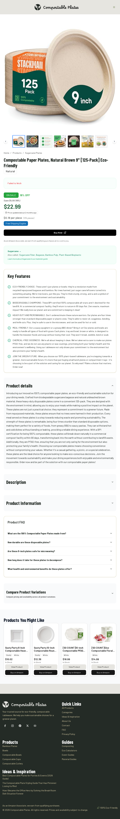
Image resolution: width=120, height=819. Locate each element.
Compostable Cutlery (12, 763)
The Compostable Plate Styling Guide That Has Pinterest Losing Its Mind (29, 784)
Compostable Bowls (12, 754)
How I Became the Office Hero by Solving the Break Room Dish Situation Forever (29, 792)
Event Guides (68, 754)
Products (17, 153)
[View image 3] (46, 141)
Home (6, 153)
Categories (67, 712)
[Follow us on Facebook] (5, 725)
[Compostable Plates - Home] (56, 7)
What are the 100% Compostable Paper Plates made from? (37, 533)
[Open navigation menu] (114, 7)
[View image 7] (101, 141)
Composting (68, 746)
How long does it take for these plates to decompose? (35, 559)
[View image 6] (87, 141)
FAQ (64, 729)
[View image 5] (74, 141)
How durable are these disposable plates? (29, 542)
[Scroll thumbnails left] (6, 141)
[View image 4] (60, 141)
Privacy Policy (68, 734)
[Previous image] (7, 76)
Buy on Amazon (16, 672)
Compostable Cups (11, 759)
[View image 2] (32, 141)
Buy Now (58, 232)
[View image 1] (18, 141)
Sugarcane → (14, 251)
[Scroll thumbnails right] (114, 141)
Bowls (5, 750)
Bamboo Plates (9, 746)
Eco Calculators (69, 750)
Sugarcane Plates (33, 153)
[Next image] (113, 76)
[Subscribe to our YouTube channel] (35, 725)
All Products (68, 708)
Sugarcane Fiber (27, 255)
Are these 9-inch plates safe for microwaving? (31, 551)
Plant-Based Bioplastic (70, 255)
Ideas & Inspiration (71, 716)
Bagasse (40, 255)
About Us (66, 721)
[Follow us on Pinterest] (20, 725)
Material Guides (69, 759)
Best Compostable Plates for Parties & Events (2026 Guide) (27, 777)
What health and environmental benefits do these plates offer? (40, 568)
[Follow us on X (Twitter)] (27, 725)
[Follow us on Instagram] (12, 725)
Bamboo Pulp (51, 255)
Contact (66, 725)
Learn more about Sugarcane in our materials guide (28, 259)
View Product (16, 667)
